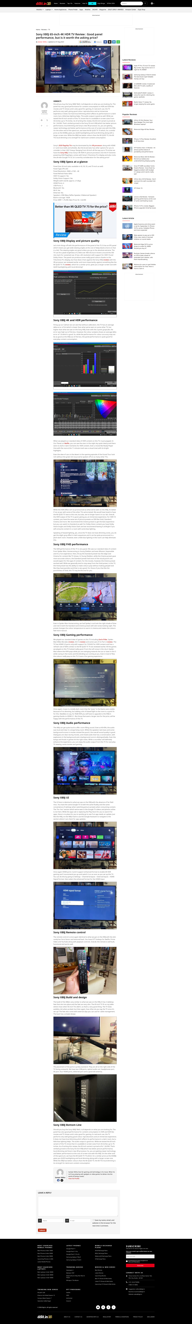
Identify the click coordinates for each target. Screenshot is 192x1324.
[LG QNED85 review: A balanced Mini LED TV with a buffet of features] (127, 85)
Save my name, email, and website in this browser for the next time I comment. (104, 1223)
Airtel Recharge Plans (101, 1250)
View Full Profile (73, 1178)
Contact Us (78, 1317)
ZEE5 (67, 1295)
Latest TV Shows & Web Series (104, 1281)
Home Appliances (60, 9)
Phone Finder (73, 9)
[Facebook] (58, 1180)
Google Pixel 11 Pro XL (73, 1254)
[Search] (145, 3)
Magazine (102, 9)
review (106, 260)
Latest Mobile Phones (44, 1262)
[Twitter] (62, 1180)
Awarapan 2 (69, 1270)
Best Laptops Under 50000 (45, 1278)
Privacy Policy (138, 1317)
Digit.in (44, 1307)
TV (49, 29)
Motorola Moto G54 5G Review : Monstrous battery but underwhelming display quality (144, 159)
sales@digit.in (138, 1294)
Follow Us (99, 42)
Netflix (66, 443)
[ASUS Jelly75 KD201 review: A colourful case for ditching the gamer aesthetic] (127, 95)
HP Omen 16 (138, 188)
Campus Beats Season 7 (45, 1298)
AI (92, 3)
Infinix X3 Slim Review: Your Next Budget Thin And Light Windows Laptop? (143, 122)
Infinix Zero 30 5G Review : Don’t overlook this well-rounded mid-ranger (145, 181)
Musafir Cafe (41, 1292)
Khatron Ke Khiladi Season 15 (46, 1295)
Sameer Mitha (42, 42)
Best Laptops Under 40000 (45, 1275)
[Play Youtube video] (85, 220)
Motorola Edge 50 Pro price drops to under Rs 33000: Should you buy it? (143, 246)
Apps (81, 9)
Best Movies (98, 1270)
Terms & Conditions (122, 1317)
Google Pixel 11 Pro (72, 1251)
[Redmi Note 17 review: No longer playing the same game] (127, 104)
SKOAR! (95, 9)
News (56, 3)
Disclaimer (150, 1317)
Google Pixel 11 (70, 1249)
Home (38, 29)
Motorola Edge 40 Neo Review (144, 129)
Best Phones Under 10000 (45, 1250)
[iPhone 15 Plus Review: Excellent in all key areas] (127, 141)
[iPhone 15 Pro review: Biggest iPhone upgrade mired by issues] (127, 208)
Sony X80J (64, 153)
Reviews (62, 3)
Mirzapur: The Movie (72, 1280)
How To (84, 3)
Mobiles (39, 9)
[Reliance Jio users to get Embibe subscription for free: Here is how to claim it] (127, 266)
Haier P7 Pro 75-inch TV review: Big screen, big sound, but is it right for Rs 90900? (144, 68)
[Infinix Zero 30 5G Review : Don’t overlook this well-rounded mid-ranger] (127, 181)
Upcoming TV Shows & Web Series (105, 1284)
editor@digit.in (140, 1289)
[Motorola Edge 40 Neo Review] (127, 131)
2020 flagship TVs (65, 145)
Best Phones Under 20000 (45, 1253)
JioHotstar (69, 1298)
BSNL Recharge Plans (101, 1253)
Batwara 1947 (70, 1273)
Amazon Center (130, 9)
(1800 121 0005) (133, 1285)
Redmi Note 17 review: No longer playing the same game (144, 103)
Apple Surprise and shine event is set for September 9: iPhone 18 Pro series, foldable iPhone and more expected (144, 227)
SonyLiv (68, 1301)
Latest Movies (99, 1273)
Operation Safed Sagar (44, 1301)
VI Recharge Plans (100, 1259)
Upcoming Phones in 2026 (45, 1259)
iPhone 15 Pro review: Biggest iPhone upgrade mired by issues (145, 207)
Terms (129, 1262)
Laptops (48, 9)
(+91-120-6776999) (134, 1282)
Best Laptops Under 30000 (45, 1272)
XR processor (97, 145)
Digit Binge (101, 3)
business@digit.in (139, 1292)
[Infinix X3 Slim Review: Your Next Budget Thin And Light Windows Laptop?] (127, 122)
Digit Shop (141, 9)
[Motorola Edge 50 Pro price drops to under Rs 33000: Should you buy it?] (127, 246)
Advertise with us (92, 1317)
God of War (103, 639)
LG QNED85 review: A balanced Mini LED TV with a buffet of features (144, 86)
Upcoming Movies (100, 1276)
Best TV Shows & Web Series (103, 1278)
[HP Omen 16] (127, 190)
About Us (67, 1317)
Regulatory (107, 1317)
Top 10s (69, 3)
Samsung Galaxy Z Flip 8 (73, 1257)
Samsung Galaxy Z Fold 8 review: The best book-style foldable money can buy (145, 77)
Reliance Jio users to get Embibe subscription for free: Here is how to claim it (145, 266)
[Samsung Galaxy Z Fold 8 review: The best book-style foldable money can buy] (127, 76)
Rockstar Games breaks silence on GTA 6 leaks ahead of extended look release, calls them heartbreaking (144, 256)
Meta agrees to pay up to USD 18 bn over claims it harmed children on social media (144, 237)
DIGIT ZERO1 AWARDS (116, 9)
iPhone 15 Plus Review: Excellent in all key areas (145, 140)
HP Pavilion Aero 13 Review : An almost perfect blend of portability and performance (144, 150)
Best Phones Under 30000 (45, 1256)
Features (77, 3)
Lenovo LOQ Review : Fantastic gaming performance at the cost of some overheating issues (145, 199)
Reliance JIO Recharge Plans (103, 1256)
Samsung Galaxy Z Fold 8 (73, 1260)
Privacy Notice (136, 1262)
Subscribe (140, 1265)
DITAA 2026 (111, 3)
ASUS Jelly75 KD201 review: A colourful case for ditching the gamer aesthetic (144, 95)
